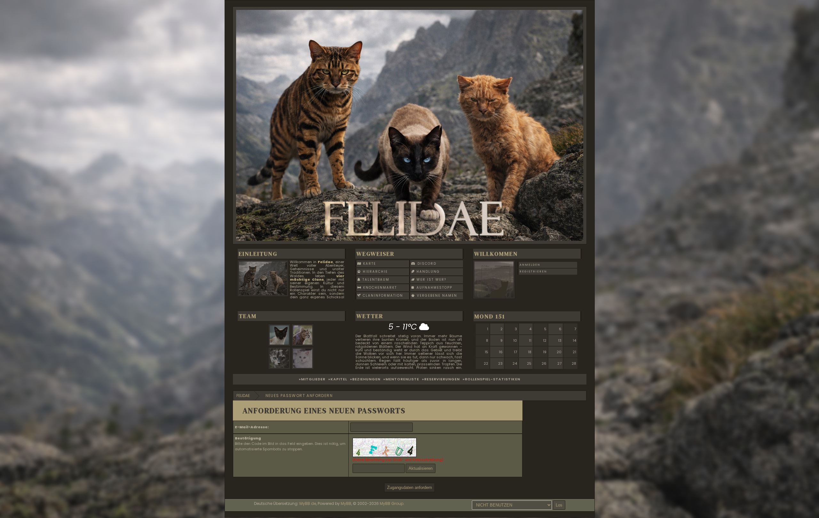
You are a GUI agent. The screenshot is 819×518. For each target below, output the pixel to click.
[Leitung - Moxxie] (280, 344)
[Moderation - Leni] (303, 368)
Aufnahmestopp (433, 287)
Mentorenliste (402, 379)
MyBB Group (391, 503)
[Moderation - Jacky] (280, 368)
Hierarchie (374, 271)
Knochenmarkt (379, 287)
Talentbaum (375, 279)
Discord (426, 263)
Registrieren (533, 271)
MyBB (346, 503)
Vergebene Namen (436, 295)
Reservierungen (442, 379)
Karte (369, 263)
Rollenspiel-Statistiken (492, 379)
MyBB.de (307, 503)
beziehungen (366, 379)
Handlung (427, 271)
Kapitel (338, 379)
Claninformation (382, 295)
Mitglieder (313, 379)
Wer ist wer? (430, 279)
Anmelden (530, 265)
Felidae (243, 395)
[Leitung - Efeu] (303, 344)
